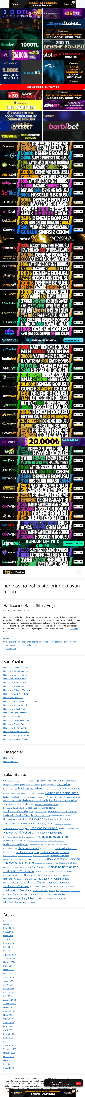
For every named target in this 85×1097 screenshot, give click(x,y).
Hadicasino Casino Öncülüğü (16, 667)
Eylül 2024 (8, 951)
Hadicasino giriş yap (16, 828)
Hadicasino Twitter (34, 882)
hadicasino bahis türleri (12, 797)
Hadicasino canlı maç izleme (41, 808)
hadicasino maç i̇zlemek (10, 856)
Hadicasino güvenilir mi (53, 836)
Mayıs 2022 (8, 1057)
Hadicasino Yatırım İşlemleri (41, 887)
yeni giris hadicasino (27, 902)
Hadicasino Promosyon (18, 871)
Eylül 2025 (8, 920)
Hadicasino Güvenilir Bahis (15, 675)
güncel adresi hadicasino (30, 785)
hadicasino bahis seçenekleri (32, 793)
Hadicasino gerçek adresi (15, 819)
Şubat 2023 (8, 1023)
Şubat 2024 (8, 977)
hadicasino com (40, 815)
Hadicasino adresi (30, 788)
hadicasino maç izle (27, 852)
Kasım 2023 (8, 988)
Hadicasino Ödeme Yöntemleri (15, 894)
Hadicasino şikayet (12, 898)
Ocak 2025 (8, 936)
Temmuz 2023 (9, 1004)
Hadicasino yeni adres (64, 886)
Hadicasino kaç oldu (66, 848)
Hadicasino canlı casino (63, 800)
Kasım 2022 (8, 1034)
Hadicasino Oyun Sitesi (66, 863)
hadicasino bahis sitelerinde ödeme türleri (25, 642)
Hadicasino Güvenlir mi (15, 840)
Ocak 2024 (8, 981)
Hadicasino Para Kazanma (15, 713)
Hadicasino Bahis (70, 788)
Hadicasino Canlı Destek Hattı (15, 808)
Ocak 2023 (8, 1026)
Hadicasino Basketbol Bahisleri (50, 797)
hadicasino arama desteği (51, 789)
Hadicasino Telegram (61, 875)
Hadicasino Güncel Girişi (13, 837)
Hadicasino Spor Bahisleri (38, 875)
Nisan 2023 (8, 1015)
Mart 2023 (8, 1019)
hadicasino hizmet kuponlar (56, 841)
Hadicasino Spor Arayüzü (14, 682)
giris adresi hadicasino (47, 780)
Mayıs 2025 (8, 928)
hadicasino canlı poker (41, 812)
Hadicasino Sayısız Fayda (14, 724)
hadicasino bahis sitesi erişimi (23, 645)
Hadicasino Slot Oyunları (13, 875)
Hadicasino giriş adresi (41, 823)
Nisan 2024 (8, 970)
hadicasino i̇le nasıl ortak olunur (38, 844)
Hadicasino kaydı (10, 849)
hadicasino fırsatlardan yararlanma (60, 815)
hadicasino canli (12, 800)
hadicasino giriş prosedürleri (63, 824)
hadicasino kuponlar (9, 853)
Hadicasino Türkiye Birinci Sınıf (17, 735)
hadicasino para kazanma (10, 867)
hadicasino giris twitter (59, 819)
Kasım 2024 (8, 943)
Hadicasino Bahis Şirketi (14, 709)
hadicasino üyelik (38, 894)
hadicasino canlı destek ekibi (46, 805)
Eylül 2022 (8, 1041)
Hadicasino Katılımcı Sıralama (16, 739)
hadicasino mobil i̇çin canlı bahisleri (13, 859)
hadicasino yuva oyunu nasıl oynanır (70, 891)
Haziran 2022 (9, 1053)
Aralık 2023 (8, 985)
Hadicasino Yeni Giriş (17, 890)
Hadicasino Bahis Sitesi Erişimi (30, 605)
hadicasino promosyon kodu (46, 871)
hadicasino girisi (37, 818)
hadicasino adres (10, 789)
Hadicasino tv (9, 879)
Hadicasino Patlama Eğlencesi (16, 690)
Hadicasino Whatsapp (16, 886)
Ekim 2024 (8, 947)
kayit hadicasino (34, 898)
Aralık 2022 (8, 1030)
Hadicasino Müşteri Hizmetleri (63, 859)
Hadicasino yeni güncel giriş (46, 890)
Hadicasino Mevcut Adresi (15, 705)
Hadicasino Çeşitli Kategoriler (16, 720)
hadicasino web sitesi (58, 882)
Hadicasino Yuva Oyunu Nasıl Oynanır (20, 701)
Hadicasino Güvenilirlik (13, 698)
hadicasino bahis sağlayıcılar (11, 793)
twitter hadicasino (10, 902)
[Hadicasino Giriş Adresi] (14, 572)
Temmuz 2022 (9, 1049)
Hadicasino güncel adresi (19, 832)
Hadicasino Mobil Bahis (59, 856)
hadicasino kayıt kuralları (47, 849)
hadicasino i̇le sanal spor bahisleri (58, 844)
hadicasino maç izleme (54, 852)
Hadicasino (11, 638)
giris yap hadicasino (11, 785)
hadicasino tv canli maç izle (53, 878)
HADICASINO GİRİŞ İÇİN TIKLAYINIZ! (42, 87)
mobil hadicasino (56, 898)
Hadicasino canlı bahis (35, 800)
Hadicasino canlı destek (18, 804)
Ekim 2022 (8, 1038)
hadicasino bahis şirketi (30, 797)
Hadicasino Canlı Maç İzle (18, 811)
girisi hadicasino (67, 780)
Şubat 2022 (8, 1068)
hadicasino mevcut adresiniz (41, 856)
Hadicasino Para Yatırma (32, 867)
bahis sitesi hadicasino (12, 781)
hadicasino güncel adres (69, 829)
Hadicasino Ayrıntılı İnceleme (16, 671)
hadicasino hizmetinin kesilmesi (38, 841)
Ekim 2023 (8, 992)
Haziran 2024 (9, 962)
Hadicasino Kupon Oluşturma (16, 732)
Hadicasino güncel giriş (49, 832)
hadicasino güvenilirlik (30, 837)
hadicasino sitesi (65, 871)
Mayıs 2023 (8, 1011)
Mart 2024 (8, 973)
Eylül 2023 (8, 996)
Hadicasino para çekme (62, 867)
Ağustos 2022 (9, 1045)
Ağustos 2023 (9, 1000)
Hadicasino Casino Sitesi (16, 815)
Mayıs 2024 (8, 966)
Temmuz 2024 (9, 958)
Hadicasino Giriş (10, 762)
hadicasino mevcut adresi (25, 856)
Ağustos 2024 (9, 954)
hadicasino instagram (15, 844)
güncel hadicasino (48, 785)
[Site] (42, 146)
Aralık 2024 (8, 939)
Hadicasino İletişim (57, 894)
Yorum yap (11, 649)
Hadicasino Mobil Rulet (13, 686)
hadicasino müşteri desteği (35, 859)
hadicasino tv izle (12, 882)
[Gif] (42, 238)
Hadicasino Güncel (44, 828)
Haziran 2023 (9, 1007)
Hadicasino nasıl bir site (18, 862)
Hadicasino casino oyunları (62, 811)
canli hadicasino (29, 781)
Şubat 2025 (8, 932)
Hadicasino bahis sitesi (62, 793)
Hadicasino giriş (15, 823)
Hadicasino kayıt (28, 848)
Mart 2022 (8, 1064)
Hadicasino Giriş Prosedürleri (16, 694)
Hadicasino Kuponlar (12, 716)
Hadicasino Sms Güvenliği (14, 679)
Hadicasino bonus (71, 797)
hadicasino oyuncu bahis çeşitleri (44, 863)
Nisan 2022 (8, 1060)
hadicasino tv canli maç (26, 879)
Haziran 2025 (9, 924)
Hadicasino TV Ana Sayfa (14, 728)
